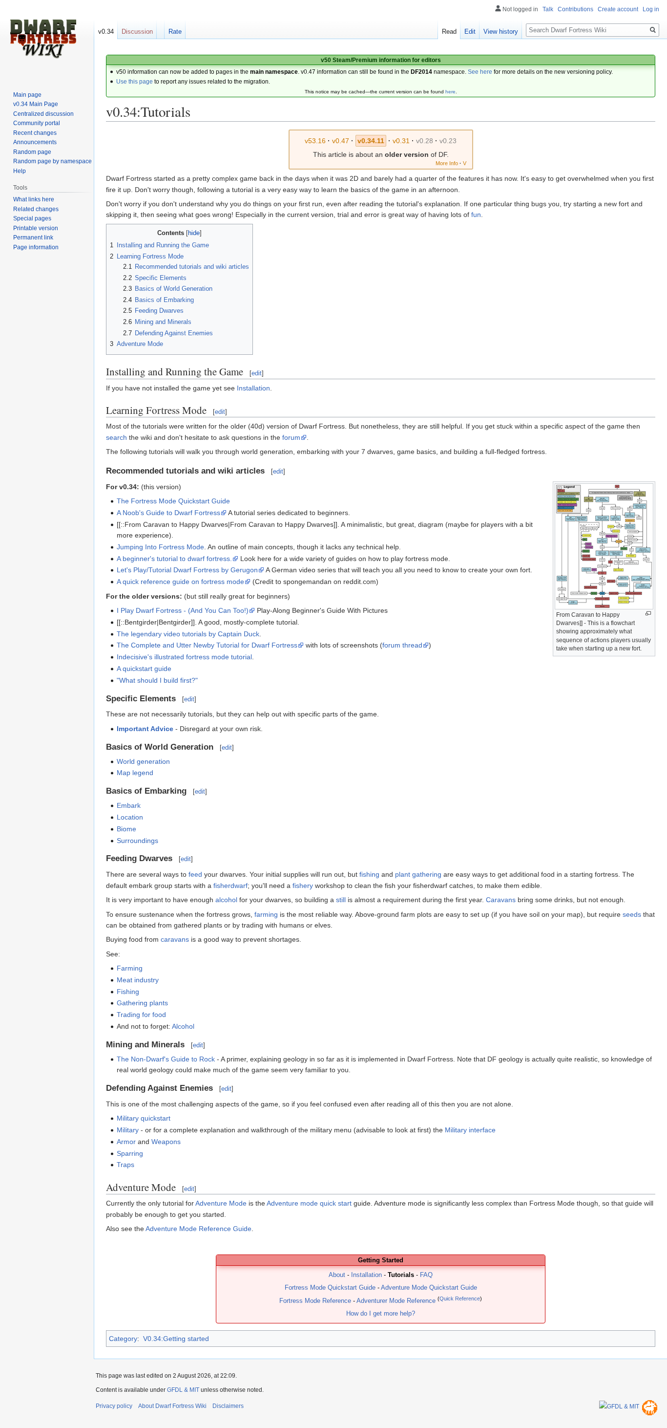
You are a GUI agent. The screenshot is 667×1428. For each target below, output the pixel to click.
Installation (253, 388)
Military (128, 1130)
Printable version (35, 228)
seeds (632, 914)
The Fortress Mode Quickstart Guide (173, 501)
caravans (175, 939)
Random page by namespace (52, 161)
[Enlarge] (648, 613)
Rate (175, 31)
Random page (32, 152)
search (116, 437)
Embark (129, 805)
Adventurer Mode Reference (396, 1301)
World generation (143, 761)
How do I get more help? (380, 1313)
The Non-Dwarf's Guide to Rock (166, 1059)
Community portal (36, 123)
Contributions (575, 9)
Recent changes (35, 133)
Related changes (36, 209)
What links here (33, 199)
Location (130, 817)
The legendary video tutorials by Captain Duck (188, 634)
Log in (651, 9)
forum (291, 437)
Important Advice (145, 729)
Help (19, 171)
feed (195, 874)
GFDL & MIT (183, 1389)
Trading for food (141, 1014)
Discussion (137, 31)
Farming (130, 968)
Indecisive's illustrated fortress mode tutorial (184, 657)
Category (123, 1338)
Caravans (501, 900)
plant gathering (418, 874)
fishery (302, 885)
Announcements (35, 142)
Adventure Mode (221, 1203)
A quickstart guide (144, 668)
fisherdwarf (230, 885)
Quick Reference (459, 1298)
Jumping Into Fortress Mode (160, 547)
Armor (126, 1142)
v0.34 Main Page (35, 104)
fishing (369, 874)
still (341, 900)
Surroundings (137, 840)
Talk (547, 9)
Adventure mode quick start (309, 1203)
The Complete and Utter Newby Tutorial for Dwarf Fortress (207, 645)
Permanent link (33, 237)
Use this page (134, 82)
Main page (27, 94)
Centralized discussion (43, 113)
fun (476, 214)
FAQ (426, 1275)
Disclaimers (228, 1406)
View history (500, 31)
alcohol (226, 900)
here (450, 91)
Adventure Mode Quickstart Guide (429, 1287)
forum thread (402, 645)
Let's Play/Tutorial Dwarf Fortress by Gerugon (187, 570)
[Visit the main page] (43, 39)
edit (256, 373)
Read (449, 31)
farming (266, 914)
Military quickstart (143, 1118)
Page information (36, 247)
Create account (618, 9)
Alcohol (183, 1026)
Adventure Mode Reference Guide (198, 1229)
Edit (470, 31)
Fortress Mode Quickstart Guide (330, 1287)
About (337, 1275)
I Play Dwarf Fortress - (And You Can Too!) (183, 610)
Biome (126, 829)
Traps (125, 1164)
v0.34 (106, 31)
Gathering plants (142, 1003)
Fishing (128, 991)
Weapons (166, 1142)
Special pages (32, 218)
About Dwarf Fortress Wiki (172, 1406)
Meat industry (138, 980)
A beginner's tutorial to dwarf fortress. (174, 559)
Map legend (135, 773)
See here (480, 72)
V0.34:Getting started (176, 1338)
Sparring (130, 1153)
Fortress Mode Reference (315, 1301)
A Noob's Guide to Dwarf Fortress (168, 513)
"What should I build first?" (157, 680)
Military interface (470, 1130)
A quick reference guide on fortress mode (180, 581)
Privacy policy (114, 1406)
